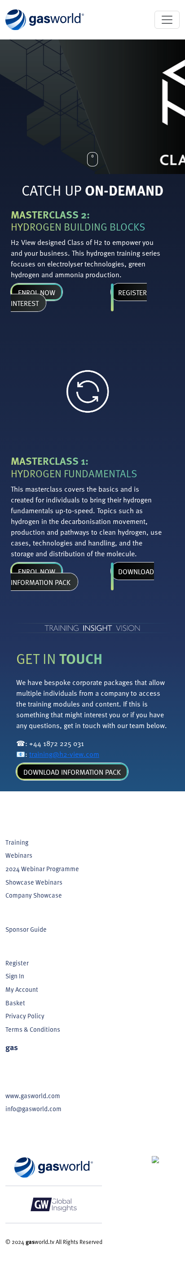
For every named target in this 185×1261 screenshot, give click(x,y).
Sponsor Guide (26, 929)
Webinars (18, 855)
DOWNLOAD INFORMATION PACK (72, 772)
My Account (21, 989)
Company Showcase (33, 894)
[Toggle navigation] (167, 20)
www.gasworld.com (32, 1095)
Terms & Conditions (32, 1029)
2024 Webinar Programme (42, 868)
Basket (15, 1002)
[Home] (44, 19)
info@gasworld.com (33, 1108)
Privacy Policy (24, 1015)
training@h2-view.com (64, 754)
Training (16, 842)
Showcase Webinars (33, 881)
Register (17, 962)
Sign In (14, 975)
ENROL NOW (36, 292)
